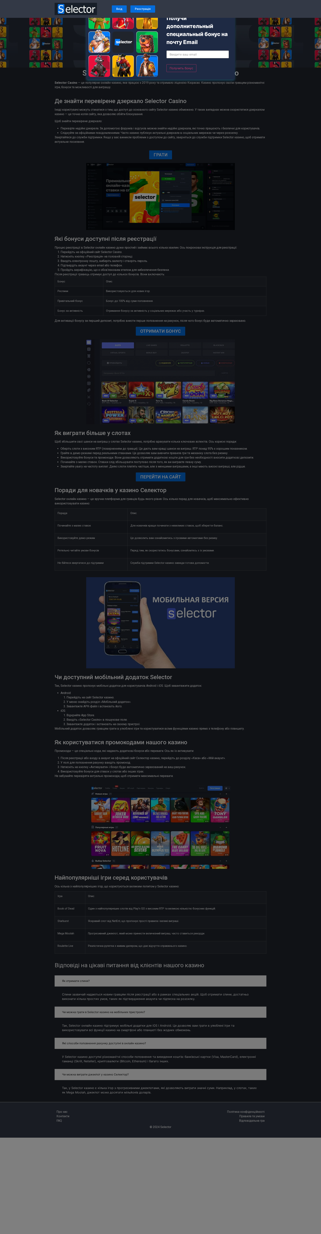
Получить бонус (181, 68)
